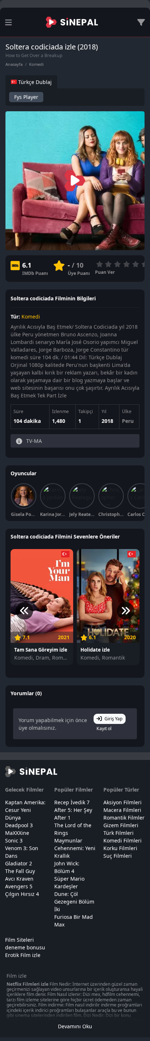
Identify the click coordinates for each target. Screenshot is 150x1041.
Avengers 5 (18, 886)
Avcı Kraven (19, 878)
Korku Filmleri (120, 848)
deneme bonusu (25, 947)
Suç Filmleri (117, 855)
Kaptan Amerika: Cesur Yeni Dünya (25, 810)
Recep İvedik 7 (72, 802)
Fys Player (26, 96)
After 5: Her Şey (73, 809)
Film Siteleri (19, 939)
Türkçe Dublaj (34, 82)
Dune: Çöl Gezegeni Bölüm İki (74, 901)
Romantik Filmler (124, 817)
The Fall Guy (20, 871)
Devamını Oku (75, 1026)
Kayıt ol (103, 728)
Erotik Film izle (22, 955)
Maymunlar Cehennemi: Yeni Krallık (74, 848)
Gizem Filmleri (120, 825)
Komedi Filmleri (122, 840)
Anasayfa (14, 64)
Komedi (36, 64)
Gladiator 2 (18, 863)
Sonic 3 (14, 840)
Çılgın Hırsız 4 (22, 893)
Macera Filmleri (122, 809)
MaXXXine (17, 832)
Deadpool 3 (19, 825)
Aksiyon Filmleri (122, 802)
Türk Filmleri (118, 832)
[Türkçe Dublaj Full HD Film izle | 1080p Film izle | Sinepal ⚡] (72, 22)
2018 (107, 420)
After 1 (62, 817)
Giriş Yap (113, 719)
